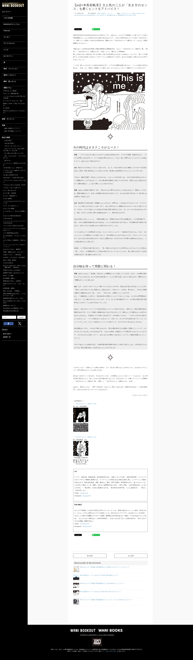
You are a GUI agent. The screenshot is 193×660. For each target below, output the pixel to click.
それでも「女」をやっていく (12, 146)
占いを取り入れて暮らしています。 (14, 153)
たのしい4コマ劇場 (8, 208)
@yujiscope (84, 493)
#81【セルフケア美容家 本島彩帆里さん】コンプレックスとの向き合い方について (106, 600)
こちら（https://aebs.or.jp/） (109, 651)
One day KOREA (8, 143)
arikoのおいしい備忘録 (9, 91)
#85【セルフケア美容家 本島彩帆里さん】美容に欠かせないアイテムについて (105, 567)
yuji (143, 13)
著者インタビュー (9, 75)
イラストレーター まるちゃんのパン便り (14, 181)
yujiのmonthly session (80, 15)
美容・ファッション (10, 69)
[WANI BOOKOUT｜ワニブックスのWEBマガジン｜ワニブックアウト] (13, 6)
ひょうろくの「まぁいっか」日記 (12, 101)
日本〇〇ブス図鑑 (8, 275)
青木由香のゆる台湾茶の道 (10, 311)
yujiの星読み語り (91, 15)
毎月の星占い (7, 334)
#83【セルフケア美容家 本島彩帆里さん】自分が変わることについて (102, 583)
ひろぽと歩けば (7, 218)
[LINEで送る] (96, 29)
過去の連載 (6, 137)
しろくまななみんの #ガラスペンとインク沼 (14, 202)
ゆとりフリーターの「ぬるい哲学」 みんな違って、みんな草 (14, 149)
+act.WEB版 (7, 18)
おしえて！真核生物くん (10, 196)
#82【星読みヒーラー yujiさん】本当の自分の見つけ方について (100, 591)
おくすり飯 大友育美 (9, 193)
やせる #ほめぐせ (101, 15)
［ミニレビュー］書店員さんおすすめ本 (14, 164)
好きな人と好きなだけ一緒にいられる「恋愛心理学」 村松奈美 (14, 266)
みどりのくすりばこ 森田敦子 (12, 249)
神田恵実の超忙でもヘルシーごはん (13, 298)
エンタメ (6, 37)
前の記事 (90, 556)
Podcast (6, 31)
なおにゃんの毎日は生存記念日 (12, 216)
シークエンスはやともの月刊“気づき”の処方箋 (14, 97)
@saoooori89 (84, 524)
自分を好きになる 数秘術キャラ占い (13, 308)
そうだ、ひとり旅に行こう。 (11, 206)
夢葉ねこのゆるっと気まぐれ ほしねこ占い (14, 104)
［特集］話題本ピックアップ (11, 128)
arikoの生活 (7, 140)
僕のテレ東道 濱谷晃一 (10, 260)
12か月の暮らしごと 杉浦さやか (13, 168)
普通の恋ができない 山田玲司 (12, 281)
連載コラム (7, 88)
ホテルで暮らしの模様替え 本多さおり (14, 241)
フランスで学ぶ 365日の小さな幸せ (13, 226)
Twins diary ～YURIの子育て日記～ (14, 178)
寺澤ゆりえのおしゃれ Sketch (11, 270)
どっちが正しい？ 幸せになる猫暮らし (14, 212)
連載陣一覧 (7, 337)
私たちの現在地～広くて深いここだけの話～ (14, 302)
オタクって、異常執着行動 (10, 93)
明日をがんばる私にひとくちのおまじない (14, 111)
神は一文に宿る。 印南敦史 (12, 291)
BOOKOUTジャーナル (11, 24)
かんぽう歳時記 (7, 198)
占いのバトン (7, 56)
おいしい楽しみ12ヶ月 (9, 190)
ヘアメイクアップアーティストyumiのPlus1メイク (14, 229)
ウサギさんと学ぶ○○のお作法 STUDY (14, 185)
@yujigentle (87, 496)
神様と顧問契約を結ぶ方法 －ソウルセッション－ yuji (14, 294)
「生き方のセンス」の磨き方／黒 (85, 404)
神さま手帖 (133, 15)
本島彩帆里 (110, 15)
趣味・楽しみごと (9, 81)
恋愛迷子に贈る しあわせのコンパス (13, 273)
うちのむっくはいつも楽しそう (12, 187)
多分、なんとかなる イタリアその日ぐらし (14, 157)
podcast (139, 13)
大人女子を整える (8, 263)
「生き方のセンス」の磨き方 (128, 13)
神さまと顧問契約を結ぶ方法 (121, 15)
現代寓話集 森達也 (9, 288)
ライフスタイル (8, 43)
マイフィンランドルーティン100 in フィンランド (14, 245)
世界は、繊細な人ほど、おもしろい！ (14, 252)
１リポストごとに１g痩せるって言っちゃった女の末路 (14, 171)
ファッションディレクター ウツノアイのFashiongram (14, 222)
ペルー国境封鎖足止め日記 (10, 233)
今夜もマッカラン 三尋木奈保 (12, 255)
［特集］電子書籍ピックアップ (12, 131)
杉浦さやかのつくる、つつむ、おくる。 (14, 284)
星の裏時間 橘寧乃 (9, 278)
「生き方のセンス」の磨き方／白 (85, 437)
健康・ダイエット (8, 119)
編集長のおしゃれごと (9, 305)
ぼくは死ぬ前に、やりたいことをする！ (14, 236)
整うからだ (7, 160)
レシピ (5, 50)
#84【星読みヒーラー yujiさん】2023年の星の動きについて (99, 575)
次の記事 (131, 556)
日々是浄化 (6, 108)
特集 (3, 125)
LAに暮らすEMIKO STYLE (10, 175)
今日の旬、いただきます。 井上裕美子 (14, 257)
